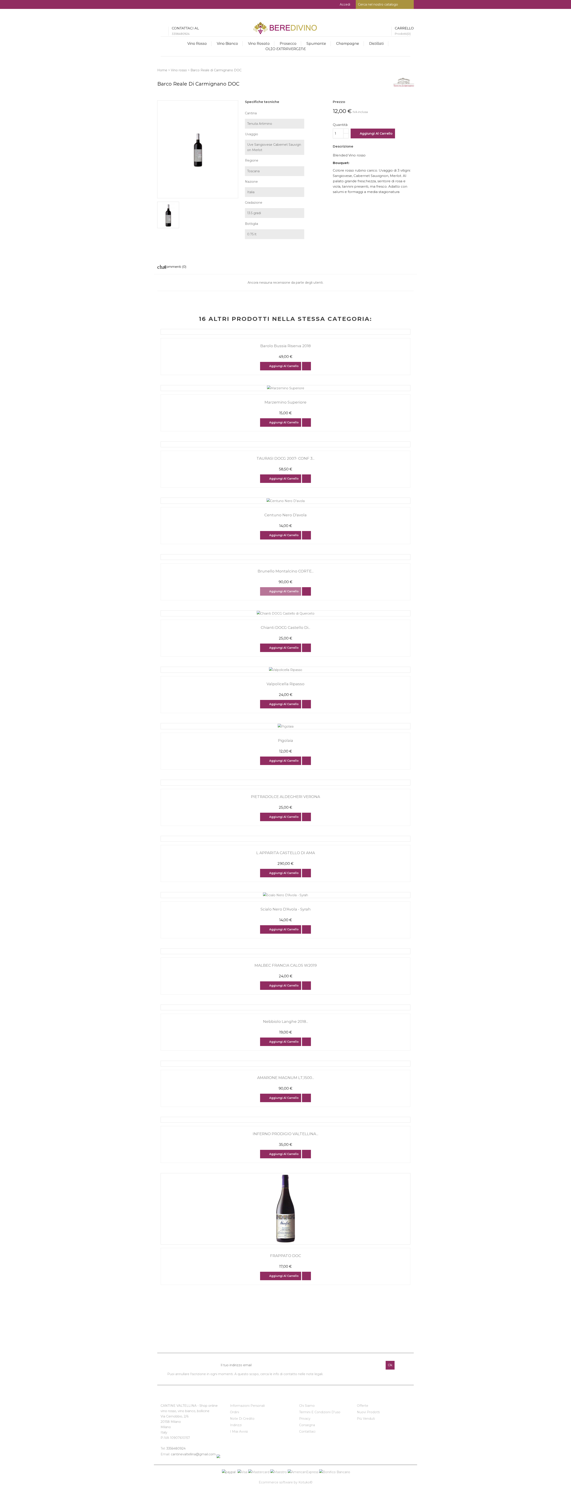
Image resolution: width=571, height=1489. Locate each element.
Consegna (307, 1425)
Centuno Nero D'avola (285, 515)
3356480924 (176, 1448)
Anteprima (306, 366)
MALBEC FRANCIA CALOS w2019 (285, 965)
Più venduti (366, 1419)
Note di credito (242, 1419)
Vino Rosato (259, 43)
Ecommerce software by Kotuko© (285, 1482)
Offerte (362, 1406)
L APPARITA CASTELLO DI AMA (285, 853)
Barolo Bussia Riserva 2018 (285, 346)
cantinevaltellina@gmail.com (193, 1454)
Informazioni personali (247, 1406)
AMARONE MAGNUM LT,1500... (285, 1077)
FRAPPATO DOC (285, 1255)
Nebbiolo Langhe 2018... (285, 1021)
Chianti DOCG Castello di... (285, 627)
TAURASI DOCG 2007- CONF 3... (285, 458)
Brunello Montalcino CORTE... (286, 571)
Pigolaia (285, 740)
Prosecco (288, 43)
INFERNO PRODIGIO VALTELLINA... (285, 1134)
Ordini (234, 1412)
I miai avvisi (239, 1432)
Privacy (304, 1419)
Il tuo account (245, 1395)
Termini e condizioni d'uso (319, 1412)
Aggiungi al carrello (376, 133)
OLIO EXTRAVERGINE (285, 49)
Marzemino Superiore (285, 402)
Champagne (347, 43)
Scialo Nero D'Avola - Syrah (286, 909)
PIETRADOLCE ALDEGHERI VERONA (285, 796)
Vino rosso (197, 43)
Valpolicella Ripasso (285, 684)
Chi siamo (307, 1406)
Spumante (316, 43)
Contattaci (307, 1432)
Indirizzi (236, 1425)
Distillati (376, 43)
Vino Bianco (227, 43)
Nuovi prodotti (368, 1412)
